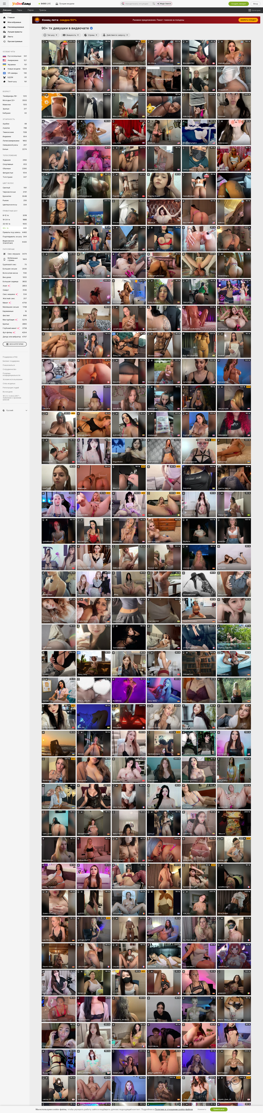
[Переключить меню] (4, 3)
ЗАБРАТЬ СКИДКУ (248, 20)
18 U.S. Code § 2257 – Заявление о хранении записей (12, 398)
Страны (91, 35)
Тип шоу (51, 35)
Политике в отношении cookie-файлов (174, 1109)
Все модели (7, 392)
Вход (255, 4)
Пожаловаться (9, 365)
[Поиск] (154, 4)
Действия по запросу (116, 35)
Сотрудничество (9, 369)
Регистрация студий (11, 388)
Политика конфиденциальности (11, 374)
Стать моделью (9, 384)
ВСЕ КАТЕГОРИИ (16, 344)
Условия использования (12, 379)
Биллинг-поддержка (11, 361)
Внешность (71, 35)
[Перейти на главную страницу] (22, 3)
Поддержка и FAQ (10, 357)
